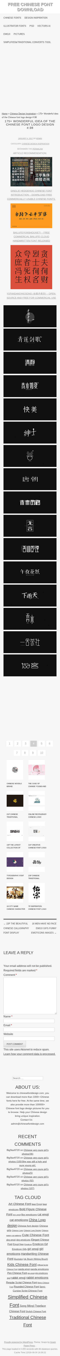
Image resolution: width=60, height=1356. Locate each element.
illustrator (18, 1259)
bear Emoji (37, 1204)
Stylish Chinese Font (36, 1311)
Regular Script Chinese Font (21, 1282)
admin (39, 138)
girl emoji (33, 1249)
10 (41, 752)
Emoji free (18, 1244)
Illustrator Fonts (15, 26)
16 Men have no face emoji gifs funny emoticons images (43, 928)
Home (5, 113)
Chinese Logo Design (32, 1230)
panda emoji (24, 1269)
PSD (32, 26)
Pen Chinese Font (17, 1273)
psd (8, 1278)
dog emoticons (23, 1240)
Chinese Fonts (12, 18)
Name (8, 1016)
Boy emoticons (29, 1214)
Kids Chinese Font (22, 1264)
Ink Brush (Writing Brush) (36, 1259)
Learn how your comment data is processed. (30, 1054)
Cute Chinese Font (35, 1235)
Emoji (7, 34)
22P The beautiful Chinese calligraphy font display (16, 928)
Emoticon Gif (40, 1244)
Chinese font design (28, 1226)
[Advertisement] (30, 79)
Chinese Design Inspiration (23, 113)
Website (8, 1034)
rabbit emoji (18, 1277)
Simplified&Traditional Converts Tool (27, 42)
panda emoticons (39, 1269)
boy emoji (17, 1215)
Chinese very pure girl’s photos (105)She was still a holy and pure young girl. (28, 1162)
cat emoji (43, 1214)
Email (8, 1025)
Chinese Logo (17, 1230)
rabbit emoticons (37, 1277)
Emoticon (28, 1244)
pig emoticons (41, 1273)
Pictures (19, 34)
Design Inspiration (35, 18)
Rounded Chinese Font (26, 1286)
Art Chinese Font (19, 1204)
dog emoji (11, 1240)
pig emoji (31, 1273)
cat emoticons (19, 1220)
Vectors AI (43, 26)
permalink (37, 149)
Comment (10, 974)
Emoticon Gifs (19, 1249)
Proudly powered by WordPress (18, 1342)
